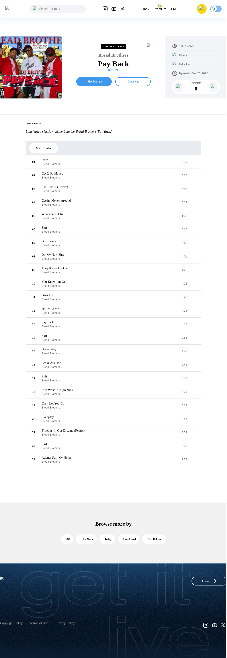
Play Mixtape (95, 81)
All (68, 539)
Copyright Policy (11, 623)
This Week (87, 539)
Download (133, 81)
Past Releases (154, 539)
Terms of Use (39, 623)
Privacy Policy (65, 623)
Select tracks (43, 148)
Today (108, 539)
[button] (202, 9)
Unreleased (129, 539)
